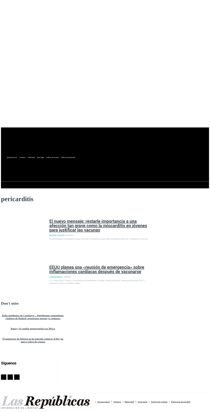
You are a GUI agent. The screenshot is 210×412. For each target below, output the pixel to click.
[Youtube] (102, 167)
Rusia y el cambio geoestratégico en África (33, 328)
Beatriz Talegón (57, 235)
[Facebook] (93, 167)
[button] (102, 172)
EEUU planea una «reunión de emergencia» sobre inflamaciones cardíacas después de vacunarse (96, 269)
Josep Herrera (55, 277)
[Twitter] (97, 167)
